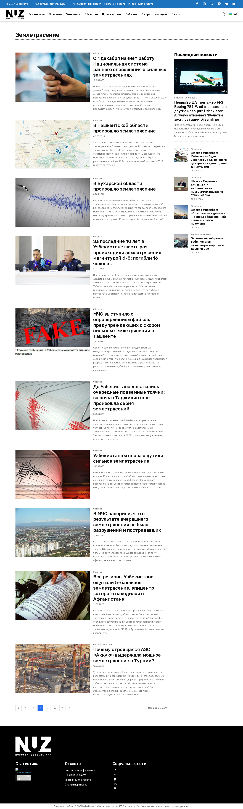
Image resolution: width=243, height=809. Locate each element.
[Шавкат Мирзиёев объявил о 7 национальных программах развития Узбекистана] (181, 184)
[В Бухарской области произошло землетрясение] (52, 202)
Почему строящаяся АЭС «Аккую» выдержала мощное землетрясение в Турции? (127, 655)
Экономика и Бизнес (201, 235)
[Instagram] (204, 4)
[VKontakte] (226, 4)
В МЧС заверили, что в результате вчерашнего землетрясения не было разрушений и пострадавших (127, 522)
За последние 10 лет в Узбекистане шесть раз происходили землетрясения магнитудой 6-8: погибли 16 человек (127, 252)
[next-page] (70, 708)
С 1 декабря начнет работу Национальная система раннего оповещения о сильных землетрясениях (129, 67)
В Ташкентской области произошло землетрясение (124, 128)
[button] (223, 14)
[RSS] (212, 4)
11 (62, 708)
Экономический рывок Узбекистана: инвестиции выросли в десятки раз (207, 243)
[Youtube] (234, 4)
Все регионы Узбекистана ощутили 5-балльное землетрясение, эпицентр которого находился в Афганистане (123, 588)
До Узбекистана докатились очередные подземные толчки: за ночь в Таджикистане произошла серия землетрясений (129, 398)
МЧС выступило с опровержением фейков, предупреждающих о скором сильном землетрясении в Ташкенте (126, 325)
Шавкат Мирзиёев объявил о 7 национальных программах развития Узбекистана (207, 188)
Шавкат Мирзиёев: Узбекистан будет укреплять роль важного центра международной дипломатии (209, 159)
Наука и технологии (103, 645)
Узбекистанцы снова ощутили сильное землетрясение (128, 458)
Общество (98, 54)
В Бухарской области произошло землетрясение (124, 186)
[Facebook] (197, 4)
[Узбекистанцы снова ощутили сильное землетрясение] (52, 474)
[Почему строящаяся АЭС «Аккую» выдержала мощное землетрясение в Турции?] (52, 668)
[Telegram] (219, 4)
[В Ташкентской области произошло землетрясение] (52, 144)
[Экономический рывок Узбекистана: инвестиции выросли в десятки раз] (181, 241)
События (97, 121)
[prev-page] (18, 708)
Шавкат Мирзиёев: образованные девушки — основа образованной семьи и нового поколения (208, 216)
